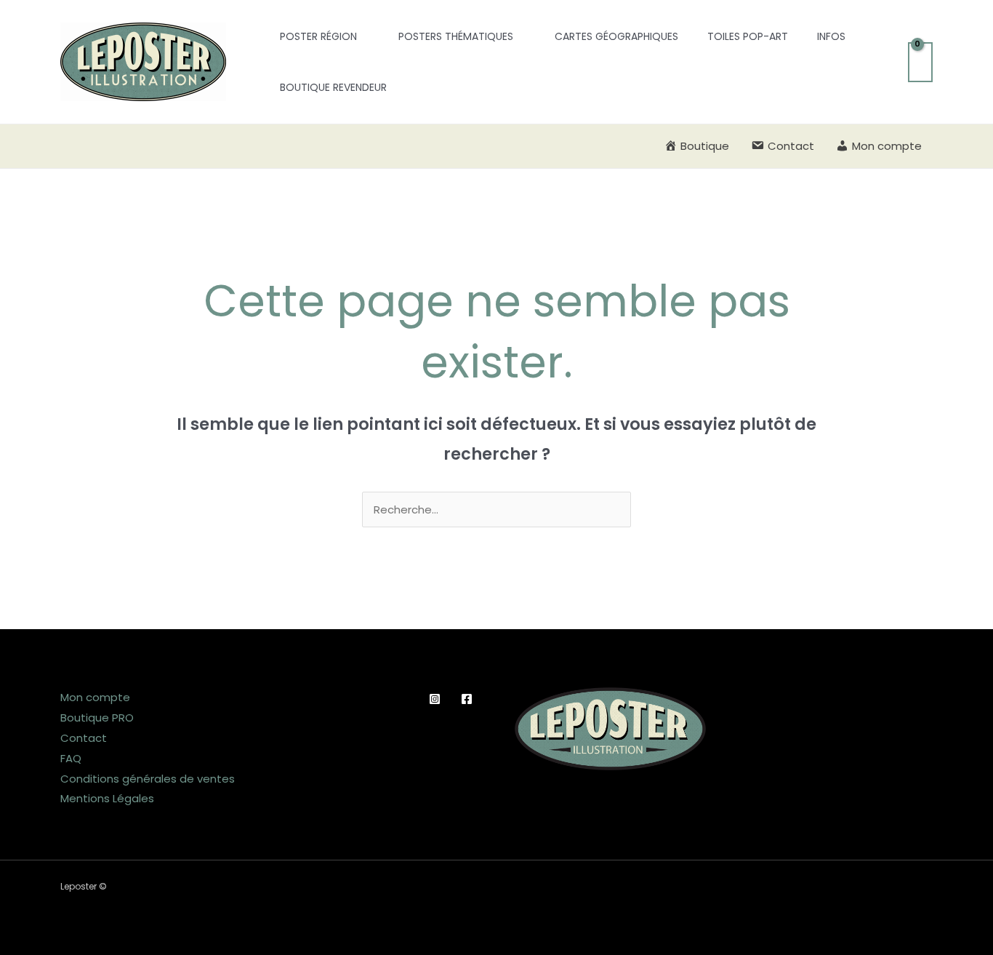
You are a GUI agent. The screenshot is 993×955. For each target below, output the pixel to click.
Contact (83, 738)
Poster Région (318, 36)
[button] (246, 62)
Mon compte (95, 697)
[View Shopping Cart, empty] (920, 62)
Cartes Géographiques (616, 36)
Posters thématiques (455, 36)
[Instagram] (434, 699)
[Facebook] (466, 699)
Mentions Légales (107, 798)
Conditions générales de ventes (147, 778)
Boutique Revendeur (333, 87)
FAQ (70, 758)
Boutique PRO (97, 717)
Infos (831, 36)
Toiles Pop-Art (747, 36)
